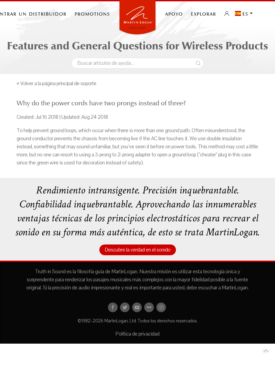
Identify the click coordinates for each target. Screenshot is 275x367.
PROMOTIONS (92, 13)
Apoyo (174, 13)
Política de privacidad (137, 333)
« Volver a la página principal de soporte (56, 83)
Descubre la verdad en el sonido (138, 249)
